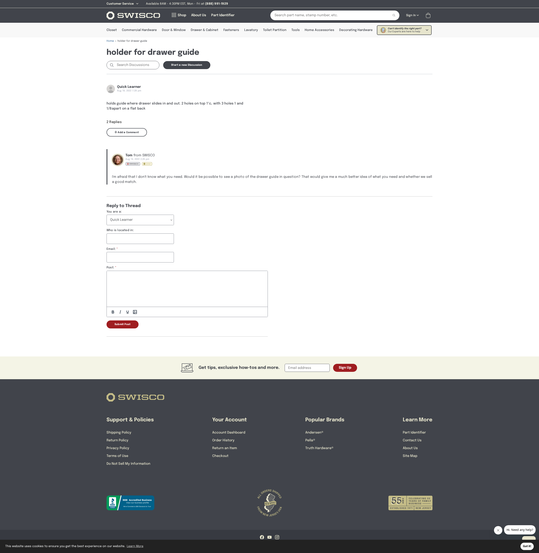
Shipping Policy (119, 432)
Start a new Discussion (186, 65)
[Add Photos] (135, 312)
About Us (410, 448)
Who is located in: (120, 230)
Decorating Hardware (356, 30)
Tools (295, 30)
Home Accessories (319, 30)
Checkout (220, 456)
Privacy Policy (118, 448)
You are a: (114, 211)
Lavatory (251, 30)
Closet (112, 30)
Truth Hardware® (319, 448)
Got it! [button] (527, 546)
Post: (110, 267)
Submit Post (123, 324)
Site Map (410, 456)
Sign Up (345, 368)
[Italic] (120, 312)
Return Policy (117, 440)
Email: (111, 249)
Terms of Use (117, 456)
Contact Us (412, 440)
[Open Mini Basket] (429, 15)
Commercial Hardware (139, 30)
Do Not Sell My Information (128, 464)
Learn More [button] (135, 546)
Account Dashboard (228, 432)
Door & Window (174, 30)
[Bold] (112, 312)
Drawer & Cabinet (204, 30)
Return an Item (224, 448)
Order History (223, 440)
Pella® (310, 440)
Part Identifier (414, 432)
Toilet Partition (274, 30)
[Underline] (127, 312)
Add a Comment (128, 132)
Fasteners (231, 30)
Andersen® (314, 432)
